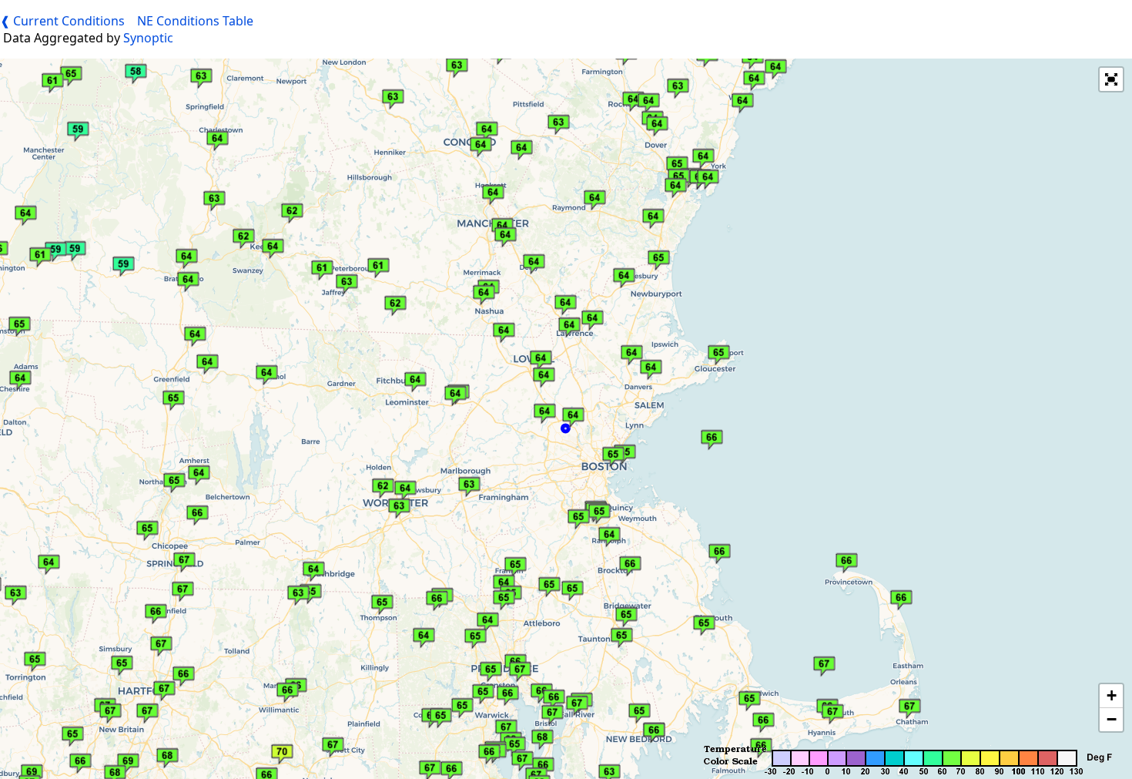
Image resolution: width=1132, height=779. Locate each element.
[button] (343, 280)
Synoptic (146, 37)
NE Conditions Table (195, 20)
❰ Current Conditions (62, 20)
